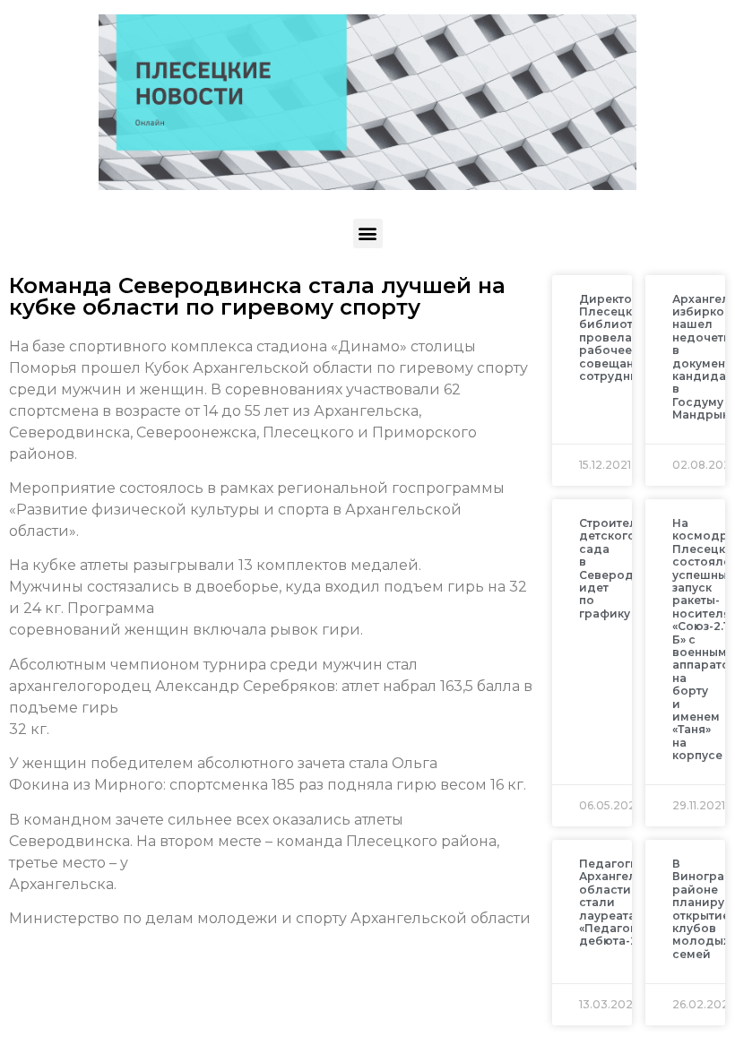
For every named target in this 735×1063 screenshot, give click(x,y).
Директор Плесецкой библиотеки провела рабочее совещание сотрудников (619, 337)
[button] (368, 233)
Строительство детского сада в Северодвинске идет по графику (628, 568)
